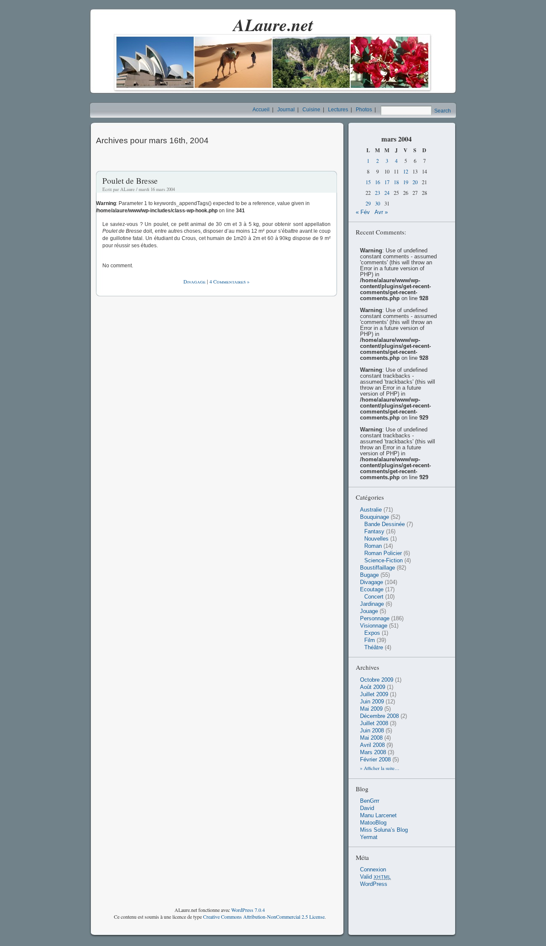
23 (377, 193)
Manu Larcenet (378, 816)
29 (368, 203)
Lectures (338, 110)
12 (405, 171)
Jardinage (372, 604)
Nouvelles (376, 539)
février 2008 (375, 760)
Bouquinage (374, 517)
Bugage (369, 575)
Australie (371, 510)
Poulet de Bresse (130, 180)
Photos (364, 110)
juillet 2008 (374, 723)
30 (377, 203)
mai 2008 (371, 738)
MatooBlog (373, 823)
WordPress (373, 884)
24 (386, 193)
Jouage (369, 611)
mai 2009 (371, 709)
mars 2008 (373, 752)
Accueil (261, 110)
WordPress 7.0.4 (248, 909)
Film (369, 640)
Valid (375, 877)
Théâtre (373, 648)
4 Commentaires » (229, 281)
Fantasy (374, 532)
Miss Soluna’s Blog (384, 830)
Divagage (194, 281)
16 (377, 182)
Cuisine (311, 110)
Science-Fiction (383, 561)
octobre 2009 (376, 680)
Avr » (381, 212)
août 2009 (372, 687)
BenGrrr (369, 801)
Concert (373, 597)
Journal (286, 110)
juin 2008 (372, 731)
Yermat (369, 837)
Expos (372, 633)
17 (386, 182)
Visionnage (373, 626)
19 (405, 182)
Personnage (374, 619)
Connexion (373, 870)
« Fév (363, 212)
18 (396, 182)
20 (415, 182)
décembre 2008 (379, 716)
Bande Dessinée (384, 524)
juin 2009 (372, 702)
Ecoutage (371, 590)
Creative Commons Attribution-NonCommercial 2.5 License (264, 916)
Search (442, 111)
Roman (373, 546)
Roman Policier (383, 553)
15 (368, 182)
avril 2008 (372, 745)
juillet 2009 (374, 694)
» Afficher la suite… (379, 768)
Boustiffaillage (377, 568)
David (367, 808)
